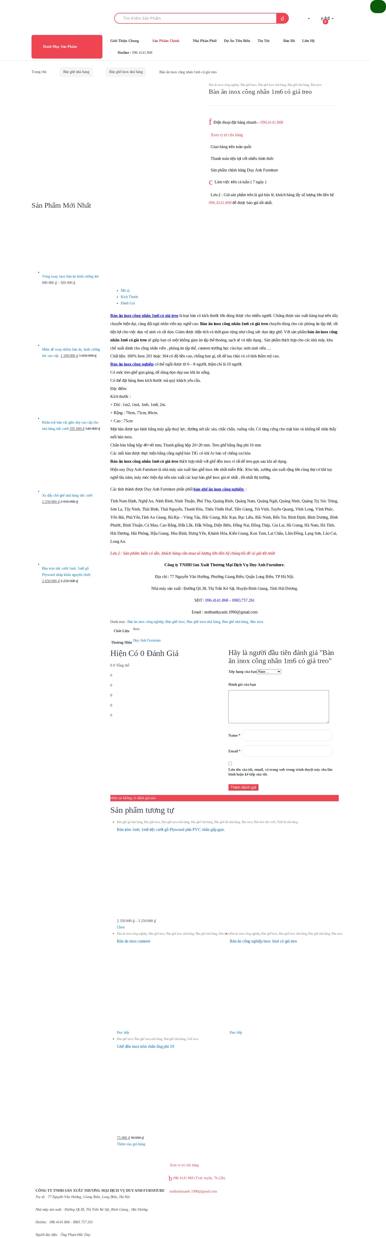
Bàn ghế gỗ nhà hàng (129, 822)
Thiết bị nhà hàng (287, 822)
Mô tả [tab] (125, 291)
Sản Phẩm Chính (165, 41)
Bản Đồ (289, 41)
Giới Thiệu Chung (124, 41)
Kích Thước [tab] (129, 297)
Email (234, 751)
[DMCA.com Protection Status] (245, 1198)
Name (234, 735)
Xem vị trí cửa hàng (227, 135)
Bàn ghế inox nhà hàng (126, 72)
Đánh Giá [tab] (128, 303)
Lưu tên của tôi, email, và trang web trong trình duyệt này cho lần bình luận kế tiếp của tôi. (280, 772)
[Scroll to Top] (378, 6)
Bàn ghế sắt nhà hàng (227, 822)
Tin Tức (264, 41)
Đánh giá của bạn (242, 684)
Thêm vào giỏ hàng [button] (131, 1144)
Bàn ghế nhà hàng (76, 72)
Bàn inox (316, 85)
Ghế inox (192, 1039)
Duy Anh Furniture (147, 640)
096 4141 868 (198, 1178)
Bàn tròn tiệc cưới (264, 822)
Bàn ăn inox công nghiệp (224, 85)
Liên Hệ (308, 41)
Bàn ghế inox (249, 85)
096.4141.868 (135, 53)
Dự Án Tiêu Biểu (237, 41)
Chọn (120, 927)
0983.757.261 (243, 600)
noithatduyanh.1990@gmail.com (193, 1191)
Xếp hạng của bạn (242, 672)
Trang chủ (39, 72)
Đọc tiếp (123, 1032)
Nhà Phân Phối (205, 41)
